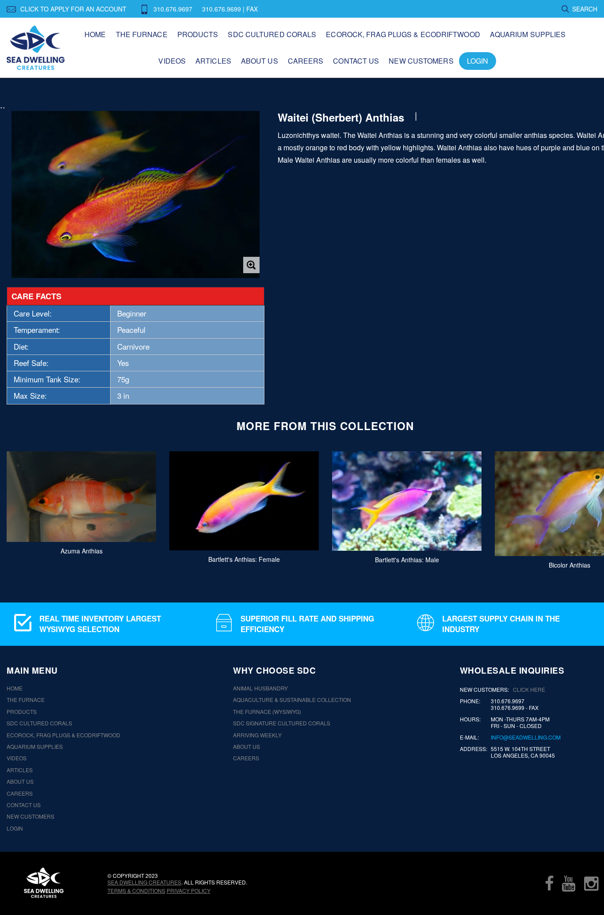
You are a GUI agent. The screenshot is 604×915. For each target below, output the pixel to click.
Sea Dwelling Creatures (144, 882)
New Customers (421, 61)
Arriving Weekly (257, 735)
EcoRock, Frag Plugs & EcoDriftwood (403, 34)
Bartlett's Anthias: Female (244, 559)
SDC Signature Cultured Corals (281, 723)
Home (95, 34)
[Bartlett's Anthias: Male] (407, 501)
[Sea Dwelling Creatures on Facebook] (549, 883)
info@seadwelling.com (526, 737)
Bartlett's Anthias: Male (407, 559)
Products (197, 34)
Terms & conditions (136, 890)
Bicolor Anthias (569, 564)
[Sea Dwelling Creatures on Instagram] (591, 883)
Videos (172, 61)
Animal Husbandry (260, 688)
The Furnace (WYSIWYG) (267, 712)
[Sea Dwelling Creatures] (44, 882)
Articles (213, 61)
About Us (259, 61)
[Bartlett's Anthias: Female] (244, 500)
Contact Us (356, 61)
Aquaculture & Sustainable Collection (292, 700)
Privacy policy (188, 890)
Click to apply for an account (73, 8)
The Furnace (142, 34)
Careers (306, 61)
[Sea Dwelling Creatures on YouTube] (568, 883)
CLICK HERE (529, 689)
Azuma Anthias (82, 550)
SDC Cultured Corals (272, 34)
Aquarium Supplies (528, 34)
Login (478, 61)
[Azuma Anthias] (81, 496)
